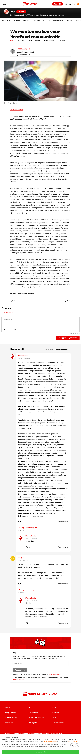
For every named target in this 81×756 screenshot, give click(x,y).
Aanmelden (20, 670)
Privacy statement (18, 679)
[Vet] (4, 329)
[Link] (14, 329)
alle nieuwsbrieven (55, 674)
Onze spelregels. (7, 312)
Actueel (17, 20)
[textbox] (40, 322)
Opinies (26, 20)
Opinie (12, 40)
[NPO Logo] (77, 4)
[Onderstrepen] (11, 329)
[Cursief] (8, 329)
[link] (12, 51)
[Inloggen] (74, 4)
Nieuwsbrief (58, 20)
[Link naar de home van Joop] (6, 11)
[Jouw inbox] (70, 4)
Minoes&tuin (23, 356)
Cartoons (36, 20)
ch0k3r (21, 558)
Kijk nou (46, 20)
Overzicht (6, 20)
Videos (70, 20)
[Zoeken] (66, 4)
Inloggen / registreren (67, 338)
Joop (12, 11)
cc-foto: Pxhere (16, 110)
